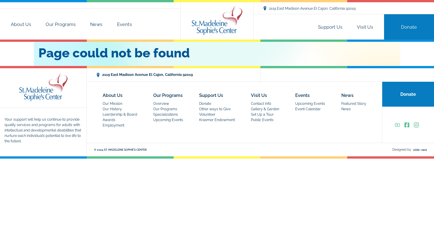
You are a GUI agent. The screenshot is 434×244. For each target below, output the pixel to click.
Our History (112, 109)
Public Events (262, 120)
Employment (113, 125)
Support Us (330, 27)
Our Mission (112, 103)
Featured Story (353, 103)
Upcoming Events (168, 120)
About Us (21, 24)
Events (124, 24)
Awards (109, 120)
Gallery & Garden (265, 109)
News (96, 24)
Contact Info (261, 103)
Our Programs (61, 24)
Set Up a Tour (262, 114)
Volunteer (207, 114)
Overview (161, 103)
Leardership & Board (120, 114)
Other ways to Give (215, 109)
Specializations (165, 114)
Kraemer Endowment (217, 120)
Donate (409, 27)
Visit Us (365, 27)
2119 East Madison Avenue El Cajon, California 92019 (312, 8)
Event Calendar (308, 109)
